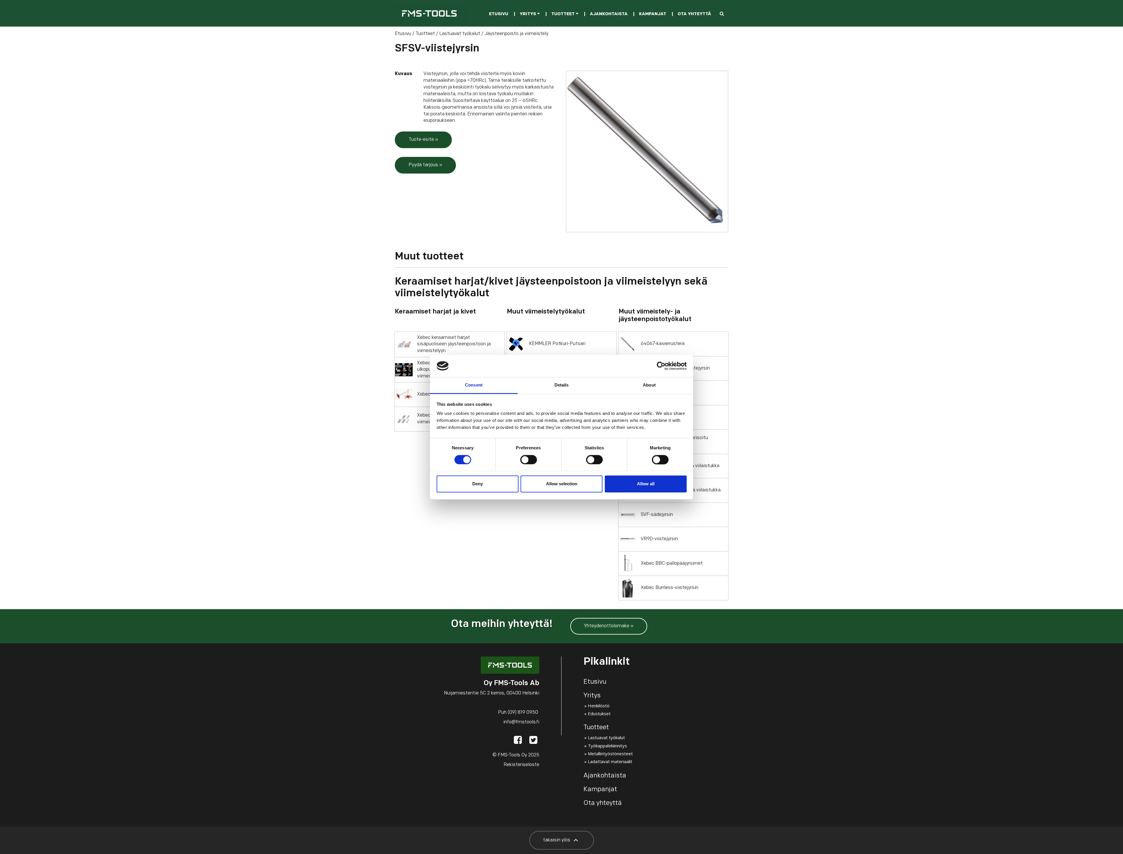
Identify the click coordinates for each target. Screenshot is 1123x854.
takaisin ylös (557, 840)
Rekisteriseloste (521, 765)
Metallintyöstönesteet (610, 753)
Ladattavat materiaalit (610, 761)
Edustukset (599, 713)
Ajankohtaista (609, 14)
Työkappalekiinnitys (607, 746)
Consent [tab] (474, 385)
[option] (647, 151)
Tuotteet (563, 14)
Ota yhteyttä (694, 14)
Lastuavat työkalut (459, 34)
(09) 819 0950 (523, 712)
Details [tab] (561, 385)
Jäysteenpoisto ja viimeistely (516, 34)
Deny (477, 483)
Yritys (528, 14)
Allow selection (561, 483)
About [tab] (649, 385)
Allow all (645, 483)
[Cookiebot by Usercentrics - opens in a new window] (661, 365)
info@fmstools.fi (521, 722)
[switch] (528, 459)
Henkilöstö (598, 706)
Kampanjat (652, 14)
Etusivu (498, 14)
